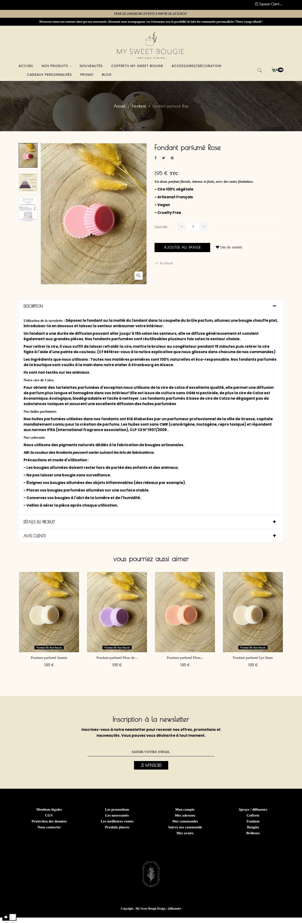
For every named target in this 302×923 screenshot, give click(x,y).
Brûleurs (253, 833)
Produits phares (117, 827)
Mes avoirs (184, 833)
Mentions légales (49, 809)
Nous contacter (49, 827)
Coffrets (253, 815)
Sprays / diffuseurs (253, 809)
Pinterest (172, 158)
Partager (155, 158)
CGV (49, 815)
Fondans (253, 821)
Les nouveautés (117, 815)
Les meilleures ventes (117, 821)
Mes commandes (185, 821)
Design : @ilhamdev (169, 908)
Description (33, 306)
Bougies (253, 827)
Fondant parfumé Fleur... (185, 658)
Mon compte (185, 809)
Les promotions (117, 809)
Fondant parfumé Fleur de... (117, 658)
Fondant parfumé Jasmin (49, 658)
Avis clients (35, 536)
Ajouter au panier (182, 247)
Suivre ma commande (185, 827)
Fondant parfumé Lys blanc (253, 658)
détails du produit (39, 522)
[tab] (151, 306)
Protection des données (49, 821)
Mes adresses (185, 815)
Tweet (163, 158)
